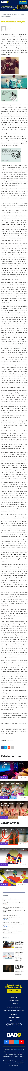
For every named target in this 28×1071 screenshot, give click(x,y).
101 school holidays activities (12, 783)
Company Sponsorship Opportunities (14, 1010)
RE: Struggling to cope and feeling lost (12, 922)
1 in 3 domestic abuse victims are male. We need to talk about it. (19, 967)
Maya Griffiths (19, 944)
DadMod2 (6, 912)
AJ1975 (5, 932)
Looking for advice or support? (12, 850)
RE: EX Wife (5, 929)
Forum (5, 895)
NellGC (5, 904)
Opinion (6, 938)
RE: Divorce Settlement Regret (10, 915)
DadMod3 (6, 919)
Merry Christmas (7, 870)
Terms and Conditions (14, 1017)
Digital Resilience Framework (14, 1024)
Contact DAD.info (14, 1000)
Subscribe (14, 991)
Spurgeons (18, 1049)
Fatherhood (9, 14)
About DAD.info (22, 884)
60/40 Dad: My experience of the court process (19, 942)
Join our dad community (14, 1007)
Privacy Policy (14, 1020)
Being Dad (17, 14)
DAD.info (3, 14)
